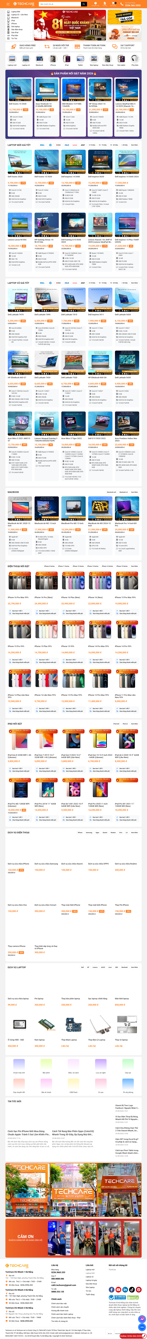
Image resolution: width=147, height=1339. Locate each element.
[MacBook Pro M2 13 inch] (73, 508)
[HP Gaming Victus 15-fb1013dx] (47, 225)
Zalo (142, 1327)
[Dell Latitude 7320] (73, 363)
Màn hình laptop (122, 999)
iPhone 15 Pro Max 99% (125, 597)
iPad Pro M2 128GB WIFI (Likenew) (19, 805)
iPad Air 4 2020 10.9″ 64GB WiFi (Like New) (127, 756)
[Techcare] (23, 4)
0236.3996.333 (26, 1285)
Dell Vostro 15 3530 (17, 104)
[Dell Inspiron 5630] (100, 162)
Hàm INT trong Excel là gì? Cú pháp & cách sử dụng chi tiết (126, 1142)
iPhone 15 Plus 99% (43, 646)
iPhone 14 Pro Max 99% (98, 646)
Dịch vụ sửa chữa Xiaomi (72, 864)
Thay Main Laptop (69, 1040)
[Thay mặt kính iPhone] (100, 890)
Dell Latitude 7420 (42, 377)
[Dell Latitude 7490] (47, 300)
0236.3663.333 (26, 1303)
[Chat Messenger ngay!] (142, 1319)
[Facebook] (111, 1290)
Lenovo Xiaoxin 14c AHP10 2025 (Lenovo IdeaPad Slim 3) (100, 241)
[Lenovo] (75, 145)
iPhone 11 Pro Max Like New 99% (125, 696)
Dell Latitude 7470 (16, 315)
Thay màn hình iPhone (70, 905)
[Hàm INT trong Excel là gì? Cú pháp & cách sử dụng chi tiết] (105, 1143)
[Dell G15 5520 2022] (100, 423)
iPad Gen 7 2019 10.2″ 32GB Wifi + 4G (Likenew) (46, 756)
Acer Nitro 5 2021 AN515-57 (19, 439)
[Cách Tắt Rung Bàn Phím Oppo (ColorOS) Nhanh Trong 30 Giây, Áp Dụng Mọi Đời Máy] (73, 1116)
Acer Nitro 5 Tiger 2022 (71, 438)
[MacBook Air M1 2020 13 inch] (20, 508)
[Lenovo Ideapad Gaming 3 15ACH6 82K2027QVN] (47, 423)
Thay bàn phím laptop (70, 999)
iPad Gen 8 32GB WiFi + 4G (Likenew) (19, 756)
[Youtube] (118, 1290)
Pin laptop (39, 999)
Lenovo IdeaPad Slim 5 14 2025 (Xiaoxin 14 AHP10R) (125, 105)
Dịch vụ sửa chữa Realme (126, 864)
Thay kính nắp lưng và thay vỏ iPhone (46, 947)
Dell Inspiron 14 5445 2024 (127, 177)
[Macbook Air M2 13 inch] (47, 508)
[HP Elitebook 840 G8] (100, 363)
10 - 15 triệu (103, 145)
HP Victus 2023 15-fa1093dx (97, 105)
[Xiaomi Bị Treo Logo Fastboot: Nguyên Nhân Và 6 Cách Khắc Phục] (105, 1109)
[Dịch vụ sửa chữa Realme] (127, 849)
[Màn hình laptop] (127, 984)
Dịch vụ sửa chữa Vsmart (45, 905)
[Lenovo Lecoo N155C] (20, 225)
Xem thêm (134, 145)
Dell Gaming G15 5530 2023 (71, 241)
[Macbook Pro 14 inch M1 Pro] (127, 508)
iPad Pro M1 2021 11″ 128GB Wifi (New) (124, 805)
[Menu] (8, 4)
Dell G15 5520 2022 (97, 438)
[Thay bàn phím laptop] (73, 984)
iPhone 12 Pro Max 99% (98, 695)
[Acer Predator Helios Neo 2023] (127, 423)
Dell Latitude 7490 (42, 315)
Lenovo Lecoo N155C (17, 240)
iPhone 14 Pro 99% (123, 646)
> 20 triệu (125, 145)
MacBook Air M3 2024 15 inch (99, 524)
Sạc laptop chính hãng (97, 999)
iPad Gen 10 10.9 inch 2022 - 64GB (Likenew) (100, 756)
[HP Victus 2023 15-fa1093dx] (100, 90)
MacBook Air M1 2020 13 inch (19, 524)
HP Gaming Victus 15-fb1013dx (44, 241)
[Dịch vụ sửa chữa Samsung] (47, 849)
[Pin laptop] (47, 984)
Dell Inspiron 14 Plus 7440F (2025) (127, 241)
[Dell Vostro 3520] (20, 162)
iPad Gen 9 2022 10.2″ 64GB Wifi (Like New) (71, 756)
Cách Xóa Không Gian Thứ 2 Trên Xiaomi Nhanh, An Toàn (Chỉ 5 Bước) (126, 1130)
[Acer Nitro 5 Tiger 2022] (73, 423)
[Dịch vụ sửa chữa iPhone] (20, 849)
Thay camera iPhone (16, 946)
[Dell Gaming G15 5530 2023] (73, 225)
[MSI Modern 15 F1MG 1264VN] (73, 90)
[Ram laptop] (47, 1025)
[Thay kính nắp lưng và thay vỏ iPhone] (47, 931)
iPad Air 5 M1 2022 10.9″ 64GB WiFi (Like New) (72, 805)
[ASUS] (67, 145)
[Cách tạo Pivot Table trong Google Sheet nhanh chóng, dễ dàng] (105, 1154)
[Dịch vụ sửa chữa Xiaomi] (73, 849)
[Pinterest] (139, 1290)
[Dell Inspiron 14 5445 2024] (127, 162)
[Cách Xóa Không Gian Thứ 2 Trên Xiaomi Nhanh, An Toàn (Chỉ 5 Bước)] (105, 1131)
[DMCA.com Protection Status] (133, 1297)
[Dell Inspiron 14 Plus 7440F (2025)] (127, 225)
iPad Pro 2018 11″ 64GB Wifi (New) (45, 805)
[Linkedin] (125, 1290)
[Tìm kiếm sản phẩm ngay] (84, 4)
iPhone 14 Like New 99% (45, 695)
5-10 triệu (92, 145)
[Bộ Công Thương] (118, 1297)
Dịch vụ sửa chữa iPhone (18, 864)
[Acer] (83, 145)
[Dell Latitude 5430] (127, 363)
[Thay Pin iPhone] (127, 890)
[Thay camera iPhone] (20, 931)
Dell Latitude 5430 (123, 377)
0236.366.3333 (132, 5)
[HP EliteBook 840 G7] (20, 363)
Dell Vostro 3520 (15, 177)
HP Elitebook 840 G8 (97, 377)
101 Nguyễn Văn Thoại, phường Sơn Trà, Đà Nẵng (24, 1314)
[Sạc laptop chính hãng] (100, 984)
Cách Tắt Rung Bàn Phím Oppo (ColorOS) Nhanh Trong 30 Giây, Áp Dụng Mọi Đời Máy (73, 1134)
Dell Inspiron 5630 (96, 177)
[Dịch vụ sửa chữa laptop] (20, 984)
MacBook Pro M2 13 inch (72, 523)
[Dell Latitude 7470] (20, 300)
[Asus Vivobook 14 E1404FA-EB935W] (47, 90)
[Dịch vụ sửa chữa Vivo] (20, 890)
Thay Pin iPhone (122, 905)
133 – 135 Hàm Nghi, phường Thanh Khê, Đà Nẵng (24, 1278)
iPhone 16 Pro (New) (44, 597)
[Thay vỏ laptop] (127, 1025)
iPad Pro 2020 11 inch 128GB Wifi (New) (97, 805)
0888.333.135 (57, 1291)
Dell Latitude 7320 (69, 377)
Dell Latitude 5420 (123, 315)
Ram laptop (40, 1040)
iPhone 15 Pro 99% (16, 646)
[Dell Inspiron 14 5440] (73, 162)
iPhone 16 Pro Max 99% (18, 597)
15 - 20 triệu (114, 145)
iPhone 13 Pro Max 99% (71, 695)
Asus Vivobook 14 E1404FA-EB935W (44, 105)
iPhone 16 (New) (95, 597)
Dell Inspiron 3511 (96, 315)
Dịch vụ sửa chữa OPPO (98, 864)
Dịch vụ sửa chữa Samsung (46, 864)
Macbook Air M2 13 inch (45, 523)
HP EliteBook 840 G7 (17, 377)
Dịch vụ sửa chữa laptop (18, 999)
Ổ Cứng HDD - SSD (16, 1040)
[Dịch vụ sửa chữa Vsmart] (47, 890)
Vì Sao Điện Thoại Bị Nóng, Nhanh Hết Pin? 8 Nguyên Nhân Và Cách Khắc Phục (126, 1119)
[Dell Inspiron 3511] (100, 300)
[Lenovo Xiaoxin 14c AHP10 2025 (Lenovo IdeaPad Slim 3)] (100, 225)
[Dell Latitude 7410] (73, 300)
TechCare (112, 1270)
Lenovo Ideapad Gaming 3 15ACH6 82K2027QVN (46, 439)
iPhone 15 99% (67, 646)
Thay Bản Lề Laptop (96, 1040)
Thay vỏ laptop (121, 1040)
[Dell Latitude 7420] (47, 363)
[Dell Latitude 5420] (127, 300)
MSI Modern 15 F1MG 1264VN (71, 105)
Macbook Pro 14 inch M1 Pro (126, 524)
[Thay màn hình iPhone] (73, 890)
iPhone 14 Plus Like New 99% (18, 696)
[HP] (50, 145)
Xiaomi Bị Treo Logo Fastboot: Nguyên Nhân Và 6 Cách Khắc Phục (127, 1108)
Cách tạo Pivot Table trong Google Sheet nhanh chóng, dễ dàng (127, 1153)
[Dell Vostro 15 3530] (20, 90)
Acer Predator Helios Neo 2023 (126, 439)
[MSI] (58, 145)
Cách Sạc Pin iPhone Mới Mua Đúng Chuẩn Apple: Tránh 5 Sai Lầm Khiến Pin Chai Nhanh (28, 1134)
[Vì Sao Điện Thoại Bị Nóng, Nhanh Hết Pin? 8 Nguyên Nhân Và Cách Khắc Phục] (105, 1120)
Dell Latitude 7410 (69, 315)
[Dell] (42, 145)
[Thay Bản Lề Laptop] (100, 1025)
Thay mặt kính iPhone (97, 905)
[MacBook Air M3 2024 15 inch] (100, 508)
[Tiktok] (132, 1290)
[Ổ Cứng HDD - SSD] (20, 1025)
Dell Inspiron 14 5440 (70, 177)
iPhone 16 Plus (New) (70, 597)
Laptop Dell (90, 1273)
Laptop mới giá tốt (19, 145)
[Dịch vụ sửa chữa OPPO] (100, 849)
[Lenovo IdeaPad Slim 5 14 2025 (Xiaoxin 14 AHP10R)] (127, 90)
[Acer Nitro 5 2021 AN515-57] (20, 423)
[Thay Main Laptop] (73, 1025)
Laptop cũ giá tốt (18, 283)
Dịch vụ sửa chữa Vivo (17, 905)
